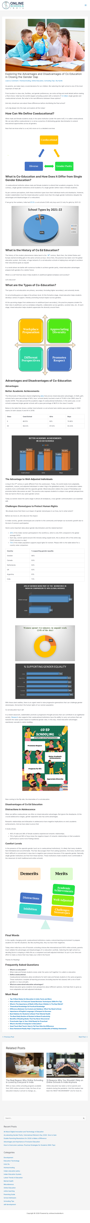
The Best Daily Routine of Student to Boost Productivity (30, 1016)
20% (11, 533)
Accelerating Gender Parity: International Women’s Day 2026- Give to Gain (30, 1135)
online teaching (9, 1191)
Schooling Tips (49, 81)
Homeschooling (25, 81)
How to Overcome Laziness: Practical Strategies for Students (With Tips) (29, 1145)
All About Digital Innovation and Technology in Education (24, 1132)
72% (11, 543)
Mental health (8, 1181)
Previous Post (8, 1037)
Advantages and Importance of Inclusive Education (22, 1142)
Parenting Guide (9, 1194)
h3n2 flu (7, 1164)
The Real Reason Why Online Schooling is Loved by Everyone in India (24, 1081)
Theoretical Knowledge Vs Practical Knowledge (27, 1006)
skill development (10, 1204)
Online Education (37, 81)
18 (48, 255)
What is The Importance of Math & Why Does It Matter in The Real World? (36, 1004)
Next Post (83, 1037)
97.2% (32, 202)
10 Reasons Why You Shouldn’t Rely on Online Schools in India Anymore (64, 1081)
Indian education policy (12, 1171)
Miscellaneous (9, 1184)
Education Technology (11, 1161)
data (42, 396)
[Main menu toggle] (85, 5)
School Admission (10, 1198)
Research (14, 717)
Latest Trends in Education (13, 1177)
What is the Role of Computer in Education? (26, 1024)
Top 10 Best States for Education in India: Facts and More (31, 999)
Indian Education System (12, 1174)
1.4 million (64, 96)
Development (8, 1157)
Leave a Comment (11, 81)
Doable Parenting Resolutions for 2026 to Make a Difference (25, 1138)
